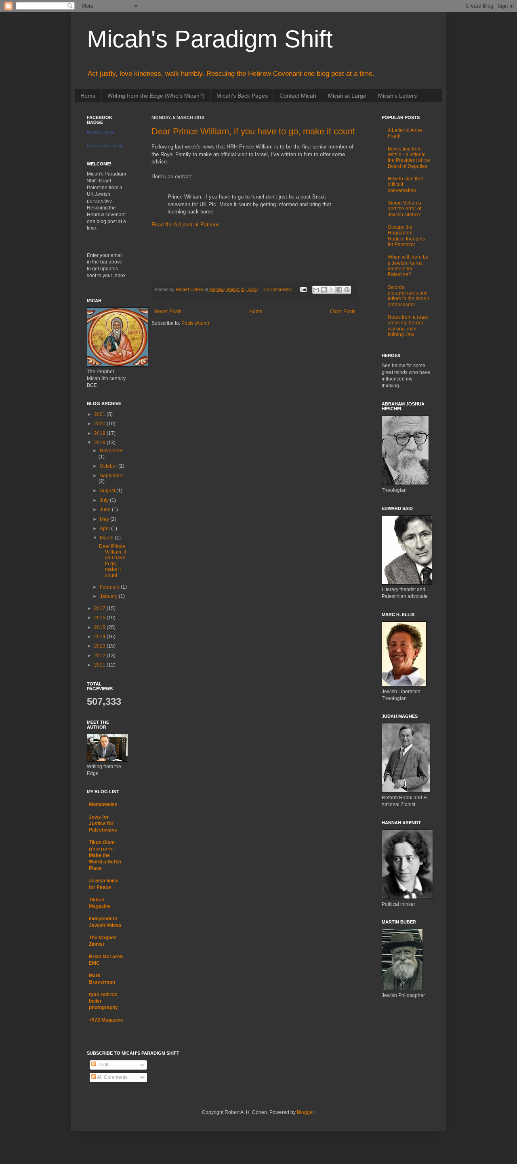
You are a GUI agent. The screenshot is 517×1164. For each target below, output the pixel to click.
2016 (100, 618)
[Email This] (316, 290)
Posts (102, 1065)
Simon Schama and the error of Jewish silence (404, 208)
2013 (100, 646)
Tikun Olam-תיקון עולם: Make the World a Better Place (105, 855)
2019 (100, 433)
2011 (100, 665)
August (108, 490)
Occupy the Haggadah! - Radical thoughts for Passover (406, 235)
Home (88, 95)
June (106, 509)
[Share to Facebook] (339, 290)
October (109, 466)
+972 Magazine (106, 1020)
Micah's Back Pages (242, 95)
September (112, 476)
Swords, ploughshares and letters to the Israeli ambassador (408, 295)
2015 (100, 627)
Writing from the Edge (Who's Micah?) (156, 95)
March (107, 538)
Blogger (305, 1112)
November (111, 450)
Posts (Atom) (195, 323)
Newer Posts (167, 311)
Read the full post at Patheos (185, 225)
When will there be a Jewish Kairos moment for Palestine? (408, 265)
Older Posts (342, 311)
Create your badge (105, 145)
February (110, 587)
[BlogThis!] (324, 290)
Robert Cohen (100, 132)
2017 (100, 608)
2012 (100, 655)
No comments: (278, 289)
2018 (100, 442)
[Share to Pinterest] (347, 290)
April (105, 528)
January (109, 596)
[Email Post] (303, 289)
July (105, 500)
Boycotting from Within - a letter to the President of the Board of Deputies (409, 157)
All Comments (112, 1077)
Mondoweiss (103, 804)
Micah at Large (347, 95)
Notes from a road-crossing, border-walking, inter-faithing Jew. (408, 325)
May (105, 519)
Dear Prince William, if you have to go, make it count (253, 131)
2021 (100, 414)
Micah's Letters (397, 95)
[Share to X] (332, 290)
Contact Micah (298, 95)
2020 (100, 423)
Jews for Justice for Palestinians (103, 823)
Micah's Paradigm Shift (210, 38)
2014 (100, 636)
